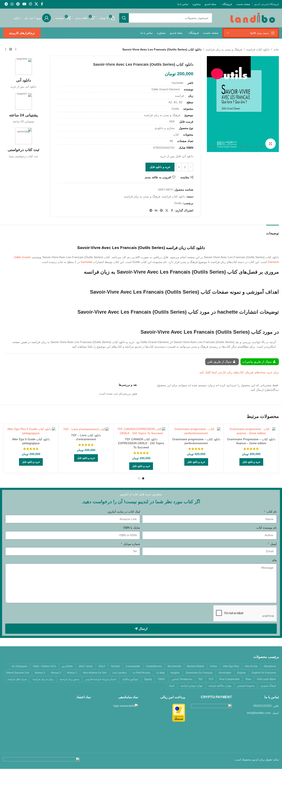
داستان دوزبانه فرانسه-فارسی (100, 679)
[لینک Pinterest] (18, 4)
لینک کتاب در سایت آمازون (123, 511)
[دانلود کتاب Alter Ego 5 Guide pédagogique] (31, 431)
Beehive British (195, 666)
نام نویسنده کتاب (266, 527)
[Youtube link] (24, 4)
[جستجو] (124, 18)
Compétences (154, 666)
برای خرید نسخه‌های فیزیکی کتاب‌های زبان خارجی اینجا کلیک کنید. (239, 372)
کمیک (172, 685)
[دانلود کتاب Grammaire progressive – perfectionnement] (196, 431)
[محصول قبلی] (15, 49)
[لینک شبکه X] (36, 4)
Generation (225, 672)
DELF (102, 666)
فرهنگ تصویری (268, 685)
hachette (86, 262)
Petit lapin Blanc (266, 679)
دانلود (17, 18)
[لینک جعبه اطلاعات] (23, 73)
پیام (274, 560)
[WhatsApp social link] (12, 4)
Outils (178, 203)
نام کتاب (271, 511)
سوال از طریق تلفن (220, 361)
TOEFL (162, 679)
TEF (200, 679)
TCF (211, 679)
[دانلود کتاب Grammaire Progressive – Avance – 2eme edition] (251, 431)
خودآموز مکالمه (130, 679)
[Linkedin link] (156, 210)
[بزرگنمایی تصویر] (270, 143)
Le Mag (160, 672)
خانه (276, 49)
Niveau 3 (40, 672)
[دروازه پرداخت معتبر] (178, 712)
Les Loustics (120, 672)
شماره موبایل (131, 544)
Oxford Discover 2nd (17, 672)
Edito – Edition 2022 (44, 666)
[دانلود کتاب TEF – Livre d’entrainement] (86, 429)
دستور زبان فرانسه (69, 679)
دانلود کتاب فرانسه (257, 49)
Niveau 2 (56, 672)
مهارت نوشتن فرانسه (191, 685)
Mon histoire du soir (95, 672)
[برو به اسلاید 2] (139, 478)
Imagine (175, 672)
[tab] (272, 231)
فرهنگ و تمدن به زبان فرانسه (224, 49)
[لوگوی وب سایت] (253, 17)
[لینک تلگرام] (6, 4)
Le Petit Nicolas (141, 672)
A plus (213, 666)
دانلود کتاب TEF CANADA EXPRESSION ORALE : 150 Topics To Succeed (141, 443)
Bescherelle (174, 666)
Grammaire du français (199, 672)
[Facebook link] (41, 4)
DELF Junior (86, 666)
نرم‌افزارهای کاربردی (22, 33)
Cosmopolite (133, 666)
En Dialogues (19, 666)
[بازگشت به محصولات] (10, 49)
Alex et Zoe (251, 666)
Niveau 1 (72, 672)
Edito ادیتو (67, 666)
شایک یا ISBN (131, 527)
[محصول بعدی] (5, 49)
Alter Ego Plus (231, 666)
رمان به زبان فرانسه (43, 679)
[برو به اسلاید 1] (143, 478)
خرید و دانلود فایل (160, 166)
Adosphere (270, 666)
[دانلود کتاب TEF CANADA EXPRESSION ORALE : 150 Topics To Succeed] (141, 431)
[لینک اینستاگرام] (30, 4)
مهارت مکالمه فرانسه (220, 685)
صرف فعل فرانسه (17, 679)
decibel (115, 666)
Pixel (248, 679)
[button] (251, 462)
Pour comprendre (229, 679)
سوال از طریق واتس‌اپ (257, 361)
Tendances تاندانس (181, 679)
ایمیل (273, 544)
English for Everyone (264, 672)
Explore (241, 672)
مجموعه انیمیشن (246, 685)
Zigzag (148, 679)
